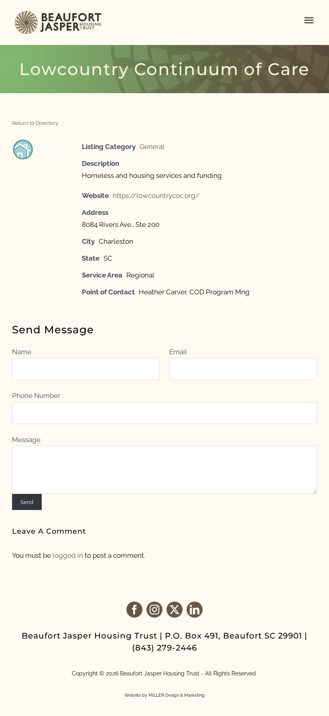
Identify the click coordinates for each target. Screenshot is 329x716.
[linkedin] (195, 610)
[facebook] (134, 610)
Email (178, 352)
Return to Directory (35, 123)
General (152, 147)
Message (26, 440)
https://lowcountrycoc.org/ (156, 196)
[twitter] (175, 610)
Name (21, 352)
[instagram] (154, 610)
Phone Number (36, 396)
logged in (68, 555)
